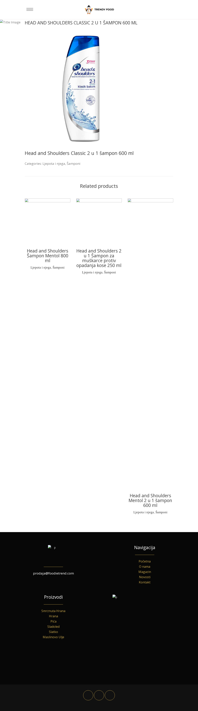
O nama (144, 566)
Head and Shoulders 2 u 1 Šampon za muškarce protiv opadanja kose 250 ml (98, 258)
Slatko (53, 632)
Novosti (144, 577)
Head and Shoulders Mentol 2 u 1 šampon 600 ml (150, 500)
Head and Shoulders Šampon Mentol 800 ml (47, 256)
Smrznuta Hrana (53, 611)
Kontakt (144, 582)
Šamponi (73, 163)
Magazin (144, 572)
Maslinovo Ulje (53, 637)
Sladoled (53, 626)
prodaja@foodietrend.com (53, 573)
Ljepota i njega (54, 163)
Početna (145, 561)
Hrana (53, 616)
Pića (53, 621)
